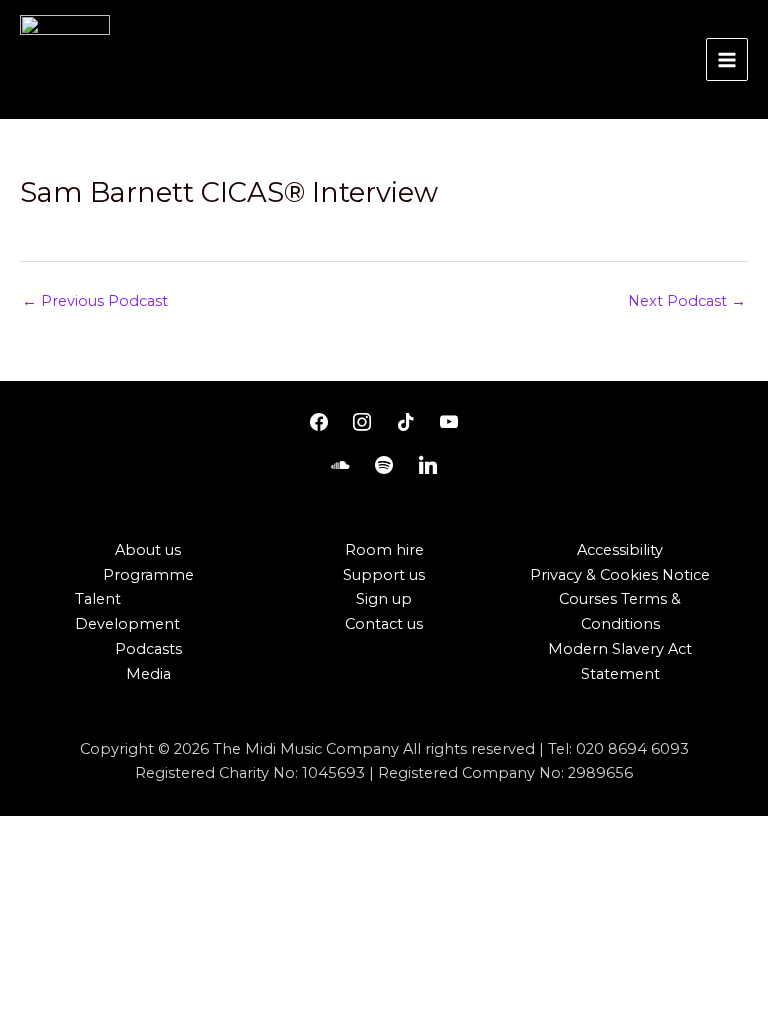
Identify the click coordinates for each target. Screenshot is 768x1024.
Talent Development (127, 611)
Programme (148, 575)
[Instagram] (362, 423)
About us (148, 550)
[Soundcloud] (341, 466)
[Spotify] (384, 466)
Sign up (384, 599)
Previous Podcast (95, 301)
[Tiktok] (406, 423)
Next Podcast (687, 301)
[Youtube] (450, 423)
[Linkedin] (428, 466)
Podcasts (148, 649)
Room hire (384, 550)
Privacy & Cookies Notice (620, 575)
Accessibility (620, 550)
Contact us (384, 624)
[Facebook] (319, 423)
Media (148, 674)
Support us (384, 575)
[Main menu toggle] (727, 59)
